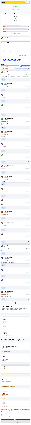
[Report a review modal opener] (28, 79)
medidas (7, 308)
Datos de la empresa (25, 13)
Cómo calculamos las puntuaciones (15, 33)
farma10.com (4, 322)
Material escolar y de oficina (5, 386)
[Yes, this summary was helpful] (27, 55)
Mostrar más (4, 326)
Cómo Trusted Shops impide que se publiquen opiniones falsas (11, 60)
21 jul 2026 (7, 86)
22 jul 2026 (7, 74)
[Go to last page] (25, 303)
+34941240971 (5, 321)
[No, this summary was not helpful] (29, 55)
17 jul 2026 (7, 134)
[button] (26, 2)
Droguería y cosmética (5, 335)
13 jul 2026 (7, 179)
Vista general (6, 13)
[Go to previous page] (8, 303)
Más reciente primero (26, 66)
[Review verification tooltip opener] (18, 9)
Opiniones (15, 13)
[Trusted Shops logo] (3, 2)
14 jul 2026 (7, 168)
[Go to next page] (23, 303)
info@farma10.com (5, 323)
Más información (20, 340)
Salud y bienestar (11, 335)
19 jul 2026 (7, 121)
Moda (2, 351)
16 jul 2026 (7, 146)
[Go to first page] (6, 303)
